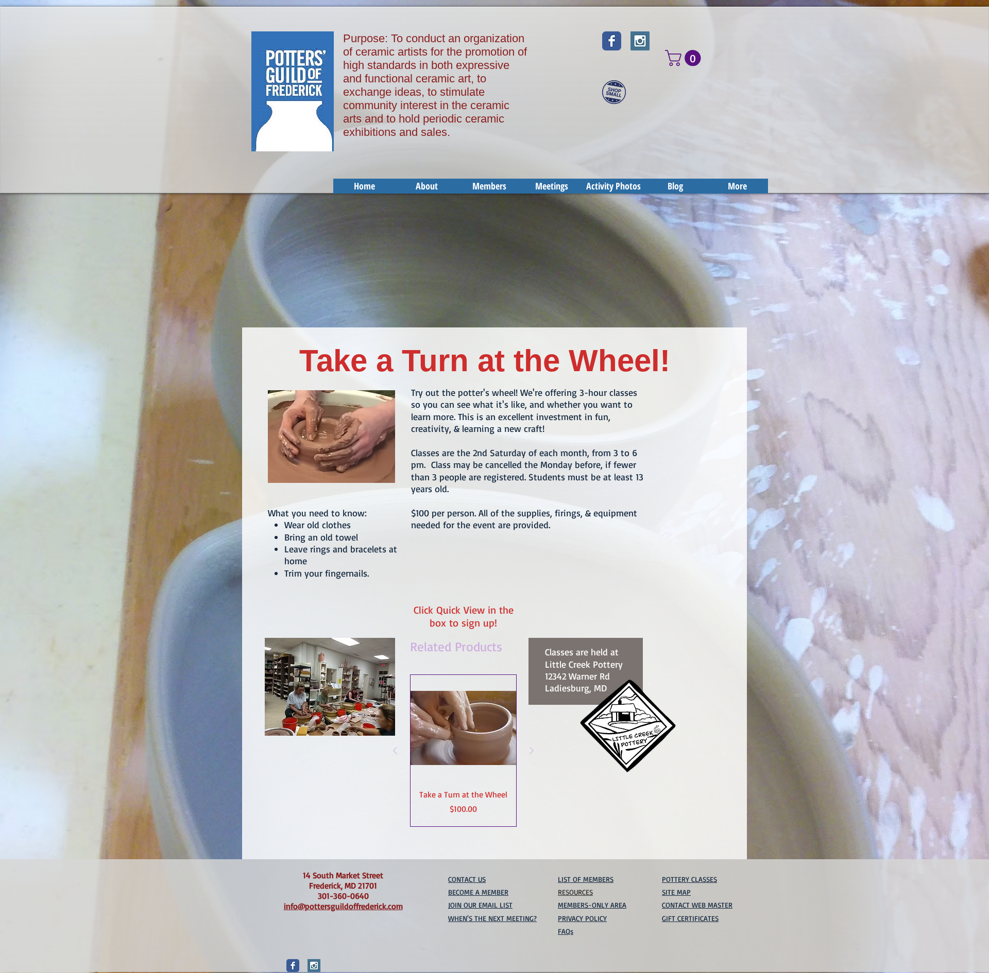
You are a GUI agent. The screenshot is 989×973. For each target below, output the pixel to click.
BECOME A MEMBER (478, 892)
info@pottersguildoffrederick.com (343, 906)
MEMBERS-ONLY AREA (592, 904)
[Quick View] (463, 727)
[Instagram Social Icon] (640, 40)
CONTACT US (467, 879)
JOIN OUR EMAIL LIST (480, 904)
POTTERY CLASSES (689, 879)
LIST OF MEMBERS (585, 879)
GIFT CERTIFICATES (690, 918)
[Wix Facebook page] (611, 40)
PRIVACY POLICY (582, 918)
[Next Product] (531, 750)
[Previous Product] (395, 750)
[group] (463, 750)
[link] (685, 58)
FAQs (565, 931)
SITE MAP (676, 892)
